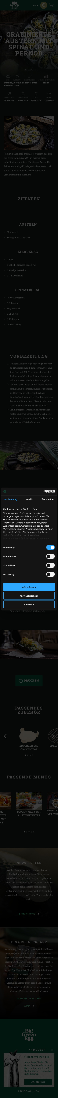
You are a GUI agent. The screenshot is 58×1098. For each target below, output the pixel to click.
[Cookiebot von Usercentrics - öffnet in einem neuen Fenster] (42, 491)
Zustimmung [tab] (10, 499)
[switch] (50, 556)
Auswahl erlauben (29, 595)
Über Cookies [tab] (47, 499)
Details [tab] (29, 499)
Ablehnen (29, 604)
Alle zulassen (29, 587)
